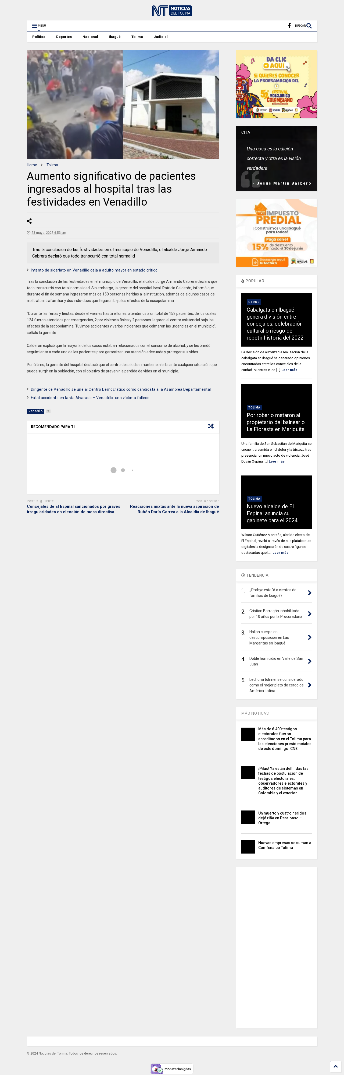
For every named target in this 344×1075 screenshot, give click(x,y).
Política (38, 37)
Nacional (90, 37)
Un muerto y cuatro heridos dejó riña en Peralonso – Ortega (282, 818)
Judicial (161, 37)
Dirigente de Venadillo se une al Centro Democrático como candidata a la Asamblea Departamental (121, 389)
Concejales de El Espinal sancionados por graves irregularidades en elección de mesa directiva (73, 509)
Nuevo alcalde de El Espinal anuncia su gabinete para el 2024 (272, 513)
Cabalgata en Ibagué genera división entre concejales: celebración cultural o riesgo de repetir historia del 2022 (275, 323)
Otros (254, 302)
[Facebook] (289, 25)
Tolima (137, 37)
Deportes (64, 37)
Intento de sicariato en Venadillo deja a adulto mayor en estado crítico (94, 270)
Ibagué (115, 37)
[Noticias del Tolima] (172, 14)
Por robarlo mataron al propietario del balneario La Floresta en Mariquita (276, 422)
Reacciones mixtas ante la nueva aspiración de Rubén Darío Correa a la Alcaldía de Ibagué (174, 509)
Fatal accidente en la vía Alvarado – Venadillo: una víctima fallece (90, 398)
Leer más (289, 370)
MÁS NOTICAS (255, 713)
